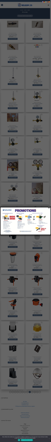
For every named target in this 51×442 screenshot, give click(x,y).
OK (19, 440)
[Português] (47, 1)
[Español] (49, 1)
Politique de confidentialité (26, 440)
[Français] (43, 1)
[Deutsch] (44, 1)
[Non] (49, 439)
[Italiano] (46, 1)
